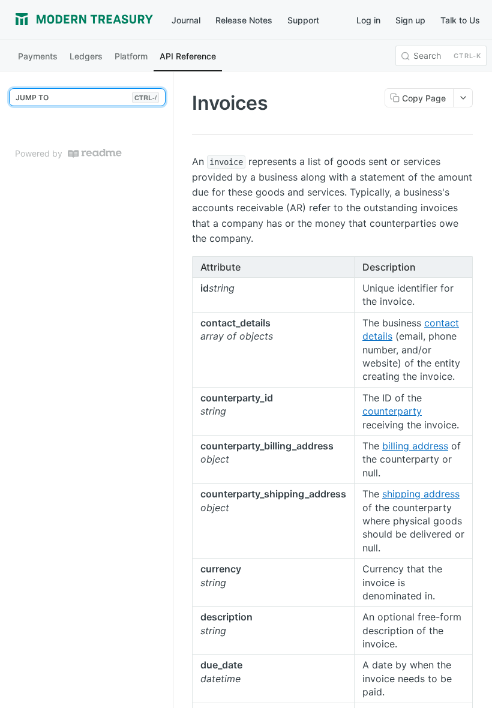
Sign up (410, 20)
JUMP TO (86, 97)
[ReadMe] (95, 153)
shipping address (421, 494)
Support (303, 20)
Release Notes (243, 20)
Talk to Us (460, 20)
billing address (415, 446)
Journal (186, 20)
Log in (368, 20)
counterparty (392, 411)
